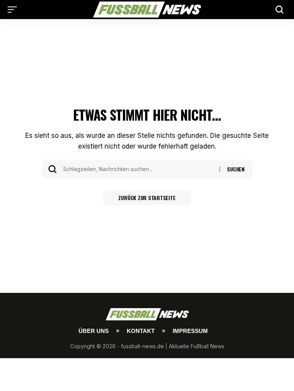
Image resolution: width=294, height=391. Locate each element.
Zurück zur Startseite (146, 198)
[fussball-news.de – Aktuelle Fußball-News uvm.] (147, 10)
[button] (14, 9)
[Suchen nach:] (138, 169)
